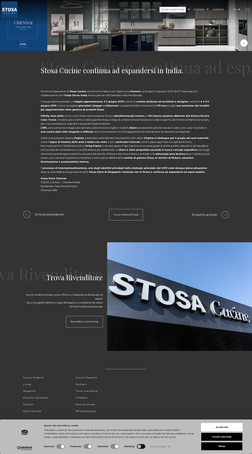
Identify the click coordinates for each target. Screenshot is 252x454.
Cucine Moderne (33, 377)
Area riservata (32, 411)
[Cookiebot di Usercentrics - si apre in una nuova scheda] (24, 448)
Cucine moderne (109, 9)
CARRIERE (218, 9)
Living (152, 9)
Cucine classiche (134, 9)
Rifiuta (221, 446)
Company (199, 9)
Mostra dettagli (158, 446)
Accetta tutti (222, 427)
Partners (81, 384)
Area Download (85, 404)
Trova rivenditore (172, 9)
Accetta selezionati (221, 436)
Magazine (29, 391)
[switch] (88, 446)
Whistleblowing (86, 411)
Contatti (28, 404)
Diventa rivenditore (35, 397)
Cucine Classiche (86, 377)
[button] (236, 9)
